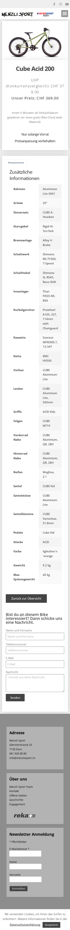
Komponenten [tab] (16, 162)
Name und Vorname (19, 630)
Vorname (15, 874)
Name (13, 862)
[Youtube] (67, 4)
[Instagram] (60, 4)
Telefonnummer (16, 644)
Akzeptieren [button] (51, 924)
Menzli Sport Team (21, 787)
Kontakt (14, 791)
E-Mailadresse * (19, 849)
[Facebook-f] (54, 4)
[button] (64, 13)
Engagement (17, 804)
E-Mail (10, 658)
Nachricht (12, 672)
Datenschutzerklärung (25, 924)
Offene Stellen (18, 795)
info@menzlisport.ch (22, 758)
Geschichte (16, 800)
